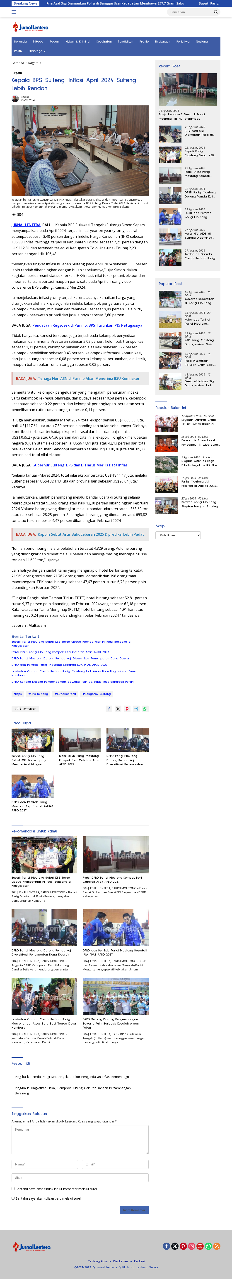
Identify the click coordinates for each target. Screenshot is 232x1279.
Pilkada (38, 41)
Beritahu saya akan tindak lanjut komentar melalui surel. (56, 1189)
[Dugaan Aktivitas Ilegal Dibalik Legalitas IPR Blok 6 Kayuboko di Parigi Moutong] (166, 464)
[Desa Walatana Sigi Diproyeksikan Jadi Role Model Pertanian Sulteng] (170, 381)
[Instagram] (191, 1246)
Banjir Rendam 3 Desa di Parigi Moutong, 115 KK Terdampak (182, 116)
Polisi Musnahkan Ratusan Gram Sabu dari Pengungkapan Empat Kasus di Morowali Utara (199, 363)
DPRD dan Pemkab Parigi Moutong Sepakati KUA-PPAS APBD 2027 (59, 664)
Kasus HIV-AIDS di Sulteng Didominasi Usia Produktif (199, 236)
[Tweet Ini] (118, 709)
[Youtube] (200, 1246)
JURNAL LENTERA (26, 224)
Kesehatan (104, 41)
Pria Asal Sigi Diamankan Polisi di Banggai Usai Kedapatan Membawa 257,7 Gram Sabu (80, 3)
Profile (144, 41)
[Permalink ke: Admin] (15, 98)
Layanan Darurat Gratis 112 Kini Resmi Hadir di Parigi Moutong (198, 422)
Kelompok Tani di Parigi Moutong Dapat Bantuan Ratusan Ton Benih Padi (198, 322)
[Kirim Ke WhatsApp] (145, 709)
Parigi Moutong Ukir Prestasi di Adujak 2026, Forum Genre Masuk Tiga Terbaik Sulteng (199, 484)
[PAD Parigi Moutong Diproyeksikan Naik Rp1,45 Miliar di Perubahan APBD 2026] (170, 340)
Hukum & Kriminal (78, 41)
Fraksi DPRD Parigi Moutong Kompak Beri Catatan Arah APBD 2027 (60, 652)
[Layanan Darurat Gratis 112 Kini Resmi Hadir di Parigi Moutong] (166, 423)
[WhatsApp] (208, 1246)
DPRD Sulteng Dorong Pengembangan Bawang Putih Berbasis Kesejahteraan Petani (73, 681)
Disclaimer (120, 1261)
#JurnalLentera (65, 694)
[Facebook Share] (109, 709)
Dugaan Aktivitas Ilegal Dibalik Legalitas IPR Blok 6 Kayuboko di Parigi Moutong (200, 463)
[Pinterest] (183, 1246)
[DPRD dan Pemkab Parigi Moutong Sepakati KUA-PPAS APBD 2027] (33, 786)
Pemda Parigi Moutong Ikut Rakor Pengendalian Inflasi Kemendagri (79, 1077)
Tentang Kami (98, 1261)
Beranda (20, 41)
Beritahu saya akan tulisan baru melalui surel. (48, 1198)
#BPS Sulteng (38, 694)
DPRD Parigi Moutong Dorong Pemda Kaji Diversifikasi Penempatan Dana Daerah (71, 658)
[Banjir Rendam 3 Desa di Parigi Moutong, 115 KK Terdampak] (188, 89)
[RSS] (216, 1246)
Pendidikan (125, 41)
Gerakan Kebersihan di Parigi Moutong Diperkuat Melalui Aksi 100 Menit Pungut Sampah (201, 301)
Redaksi (139, 1261)
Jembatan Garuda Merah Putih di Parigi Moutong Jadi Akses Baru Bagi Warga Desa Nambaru (74, 673)
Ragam (55, 41)
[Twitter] (175, 1246)
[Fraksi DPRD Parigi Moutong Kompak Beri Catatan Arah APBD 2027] (80, 740)
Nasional (202, 41)
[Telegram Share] (136, 709)
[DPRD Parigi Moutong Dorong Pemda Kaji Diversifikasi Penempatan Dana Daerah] (127, 740)
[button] (215, 11)
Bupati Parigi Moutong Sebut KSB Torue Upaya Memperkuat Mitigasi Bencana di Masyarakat (71, 643)
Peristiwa (183, 41)
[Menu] (15, 12)
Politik (18, 51)
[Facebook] (166, 1246)
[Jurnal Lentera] (31, 26)
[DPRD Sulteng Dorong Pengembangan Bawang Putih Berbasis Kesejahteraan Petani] (115, 996)
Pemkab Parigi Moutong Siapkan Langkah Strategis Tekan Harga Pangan (200, 504)
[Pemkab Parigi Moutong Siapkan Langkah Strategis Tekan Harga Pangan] (166, 505)
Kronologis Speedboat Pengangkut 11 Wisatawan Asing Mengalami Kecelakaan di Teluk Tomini (200, 443)
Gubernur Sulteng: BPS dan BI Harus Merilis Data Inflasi (80, 465)
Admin (25, 97)
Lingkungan (162, 41)
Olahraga (35, 51)
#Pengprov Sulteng (96, 694)
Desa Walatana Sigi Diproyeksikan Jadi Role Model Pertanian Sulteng (201, 384)
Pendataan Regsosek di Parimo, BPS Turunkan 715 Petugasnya (87, 325)
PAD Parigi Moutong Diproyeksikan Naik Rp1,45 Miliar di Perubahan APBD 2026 (201, 342)
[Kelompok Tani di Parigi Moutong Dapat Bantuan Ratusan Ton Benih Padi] (170, 319)
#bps (18, 694)
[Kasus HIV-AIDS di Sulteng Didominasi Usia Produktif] (170, 236)
